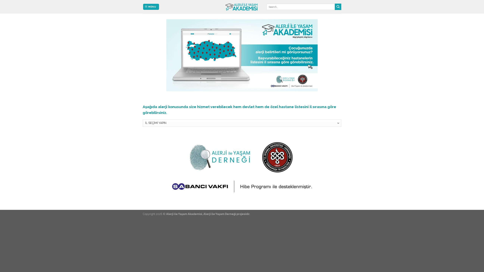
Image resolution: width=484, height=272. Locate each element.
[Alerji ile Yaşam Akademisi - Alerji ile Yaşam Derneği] (242, 7)
